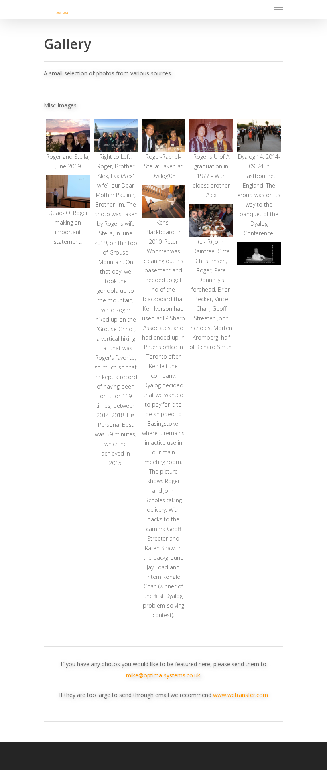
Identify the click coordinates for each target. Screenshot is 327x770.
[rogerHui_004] (163, 135)
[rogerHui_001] (68, 135)
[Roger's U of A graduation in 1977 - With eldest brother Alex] (211, 135)
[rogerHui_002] (68, 191)
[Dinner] (211, 220)
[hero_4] (259, 253)
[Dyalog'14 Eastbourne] (259, 135)
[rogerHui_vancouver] (116, 135)
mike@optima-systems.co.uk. (163, 675)
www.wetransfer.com (240, 695)
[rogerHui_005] (163, 201)
